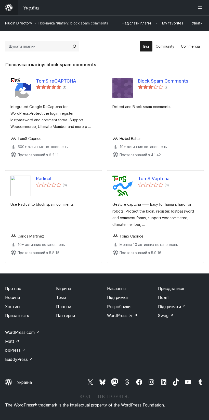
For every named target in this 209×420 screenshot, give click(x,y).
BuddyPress (19, 359)
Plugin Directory (18, 23)
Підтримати (172, 306)
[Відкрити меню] (201, 7)
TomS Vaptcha (153, 178)
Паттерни (65, 315)
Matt (12, 341)
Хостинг (13, 306)
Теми (61, 297)
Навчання (116, 288)
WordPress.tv (122, 315)
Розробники (118, 306)
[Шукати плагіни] (74, 46)
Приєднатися (171, 288)
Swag (166, 315)
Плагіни (63, 306)
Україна (24, 382)
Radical (43, 178)
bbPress (15, 350)
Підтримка (117, 297)
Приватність (17, 315)
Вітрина (63, 288)
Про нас (13, 288)
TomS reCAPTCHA (56, 81)
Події (163, 297)
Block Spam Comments (163, 81)
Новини (12, 297)
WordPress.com (22, 332)
